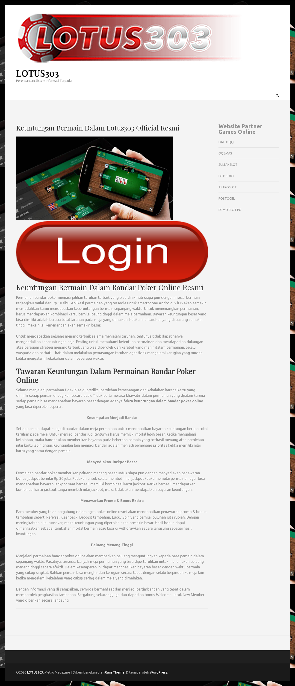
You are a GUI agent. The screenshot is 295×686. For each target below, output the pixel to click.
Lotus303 (226, 176)
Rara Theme (114, 672)
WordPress (158, 672)
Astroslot (227, 187)
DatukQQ (226, 142)
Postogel (226, 198)
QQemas (225, 153)
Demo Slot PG (229, 210)
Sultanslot (227, 164)
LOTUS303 (37, 73)
